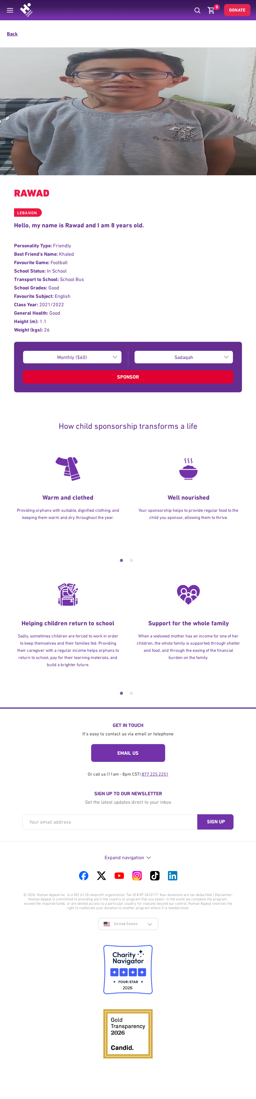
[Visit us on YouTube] (119, 875)
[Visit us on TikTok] (155, 875)
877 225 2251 (155, 774)
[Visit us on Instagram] (137, 875)
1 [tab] (121, 560)
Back (12, 34)
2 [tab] (131, 560)
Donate (237, 9)
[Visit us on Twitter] (101, 875)
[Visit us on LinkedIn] (172, 875)
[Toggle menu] (10, 10)
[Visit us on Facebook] (83, 875)
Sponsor (128, 377)
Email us (128, 753)
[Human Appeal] (26, 10)
